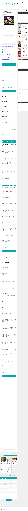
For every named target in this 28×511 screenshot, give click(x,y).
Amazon (5, 449)
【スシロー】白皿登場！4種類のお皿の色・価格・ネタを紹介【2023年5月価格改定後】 (24, 39)
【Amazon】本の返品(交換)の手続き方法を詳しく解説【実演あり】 (3, 470)
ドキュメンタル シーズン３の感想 (7, 51)
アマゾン (9, 449)
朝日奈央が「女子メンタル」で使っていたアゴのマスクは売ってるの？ (14, 462)
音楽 (19, 96)
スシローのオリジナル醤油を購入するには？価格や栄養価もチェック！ (24, 26)
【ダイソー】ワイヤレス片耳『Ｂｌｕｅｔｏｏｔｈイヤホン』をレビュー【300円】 (24, 42)
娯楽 (2, 15)
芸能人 (19, 93)
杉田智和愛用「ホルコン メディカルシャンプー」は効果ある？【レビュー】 (24, 45)
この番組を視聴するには (6, 59)
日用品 (19, 85)
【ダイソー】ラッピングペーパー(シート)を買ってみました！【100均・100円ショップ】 (3, 462)
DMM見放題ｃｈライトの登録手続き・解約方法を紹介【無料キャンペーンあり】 (13, 475)
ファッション (20, 79)
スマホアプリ (20, 77)
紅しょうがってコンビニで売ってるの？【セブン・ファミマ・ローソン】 (24, 49)
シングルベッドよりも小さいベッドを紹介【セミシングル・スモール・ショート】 (24, 29)
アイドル (20, 71)
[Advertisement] (9, 30)
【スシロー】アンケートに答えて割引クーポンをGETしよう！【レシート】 (24, 36)
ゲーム (19, 74)
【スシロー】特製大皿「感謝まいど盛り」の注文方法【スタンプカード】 (24, 32)
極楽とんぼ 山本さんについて (7, 54)
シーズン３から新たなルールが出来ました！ (8, 49)
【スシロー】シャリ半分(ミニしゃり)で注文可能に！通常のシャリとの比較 (24, 55)
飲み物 (19, 99)
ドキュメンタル (12, 449)
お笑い (7, 449)
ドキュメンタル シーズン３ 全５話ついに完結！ (8, 46)
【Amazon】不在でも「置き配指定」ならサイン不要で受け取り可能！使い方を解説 (9, 470)
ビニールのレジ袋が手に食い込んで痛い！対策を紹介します (24, 52)
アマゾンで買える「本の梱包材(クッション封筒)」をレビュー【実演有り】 (9, 462)
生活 (19, 90)
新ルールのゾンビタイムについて (7, 57)
